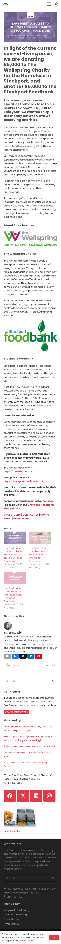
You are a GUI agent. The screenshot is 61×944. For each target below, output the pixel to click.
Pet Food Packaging (15, 914)
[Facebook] (10, 796)
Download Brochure (16, 711)
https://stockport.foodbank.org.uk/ (24, 481)
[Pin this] (38, 656)
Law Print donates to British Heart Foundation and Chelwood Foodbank (14, 595)
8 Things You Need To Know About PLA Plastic (30, 746)
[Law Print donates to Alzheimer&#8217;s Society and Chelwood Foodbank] (40, 538)
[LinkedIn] (36, 796)
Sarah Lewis (13, 632)
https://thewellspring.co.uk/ (20, 471)
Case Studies (11, 919)
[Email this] (7, 656)
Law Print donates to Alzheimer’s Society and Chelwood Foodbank (39, 554)
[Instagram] (49, 796)
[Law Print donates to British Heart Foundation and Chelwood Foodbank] (15, 578)
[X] (23, 796)
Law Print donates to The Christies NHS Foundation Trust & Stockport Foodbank (14, 554)
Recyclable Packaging (16, 910)
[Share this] (15, 656)
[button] (49, 4)
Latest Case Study (13, 831)
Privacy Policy (11, 923)
